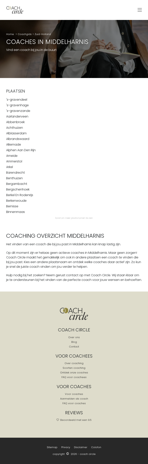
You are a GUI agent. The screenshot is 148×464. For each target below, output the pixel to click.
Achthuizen (14, 127)
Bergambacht (16, 184)
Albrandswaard (17, 139)
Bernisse (12, 206)
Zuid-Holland (43, 34)
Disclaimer (80, 447)
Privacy (65, 447)
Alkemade (13, 144)
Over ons (74, 337)
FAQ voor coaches (74, 403)
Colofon (96, 447)
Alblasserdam (16, 133)
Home (10, 34)
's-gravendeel (16, 99)
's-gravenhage (17, 105)
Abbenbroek (15, 122)
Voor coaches (74, 394)
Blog (74, 342)
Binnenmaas (15, 212)
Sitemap (52, 447)
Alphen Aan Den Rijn (21, 150)
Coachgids (25, 34)
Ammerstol (14, 161)
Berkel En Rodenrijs (19, 195)
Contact (74, 346)
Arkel (9, 167)
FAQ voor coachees (74, 377)
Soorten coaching (74, 368)
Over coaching (74, 363)
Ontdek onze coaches (74, 372)
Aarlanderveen (17, 116)
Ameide (12, 156)
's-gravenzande (18, 111)
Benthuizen (14, 178)
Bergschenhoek (17, 189)
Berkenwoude (16, 200)
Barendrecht (15, 172)
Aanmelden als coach (74, 399)
